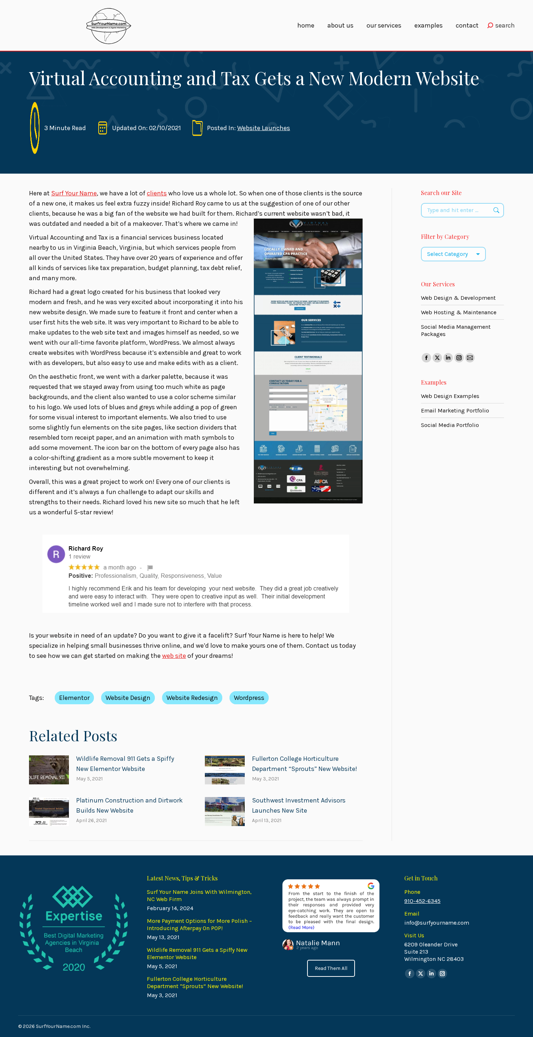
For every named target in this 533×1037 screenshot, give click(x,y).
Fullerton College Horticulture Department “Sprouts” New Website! (304, 764)
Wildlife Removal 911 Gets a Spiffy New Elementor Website (125, 764)
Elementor (74, 698)
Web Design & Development (458, 297)
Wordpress (249, 698)
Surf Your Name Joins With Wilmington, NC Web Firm (199, 895)
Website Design (128, 698)
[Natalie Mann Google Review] (330, 915)
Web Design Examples (450, 396)
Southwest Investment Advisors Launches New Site (299, 805)
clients (157, 193)
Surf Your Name (74, 193)
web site (174, 656)
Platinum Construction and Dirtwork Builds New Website (129, 805)
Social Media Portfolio (450, 425)
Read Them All (331, 968)
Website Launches (263, 128)
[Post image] (49, 769)
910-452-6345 (422, 900)
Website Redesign (192, 698)
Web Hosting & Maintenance (458, 312)
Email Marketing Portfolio (455, 410)
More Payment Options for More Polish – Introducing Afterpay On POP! (199, 924)
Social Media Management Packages (456, 330)
